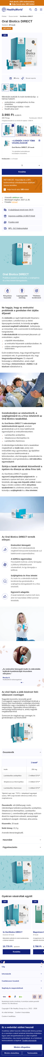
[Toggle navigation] (41, 9)
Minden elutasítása (11, 1053)
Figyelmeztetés (10, 877)
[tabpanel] (22, 818)
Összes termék (13, 17)
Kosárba (22, 175)
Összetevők (8, 772)
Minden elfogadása (22, 1047)
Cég (3, 997)
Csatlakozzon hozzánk (10, 1011)
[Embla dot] (21, 698)
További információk (9, 1040)
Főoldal (4, 17)
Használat (7, 870)
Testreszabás (32, 1053)
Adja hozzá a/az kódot (23, 4)
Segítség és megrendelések (12, 1019)
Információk (6, 1004)
